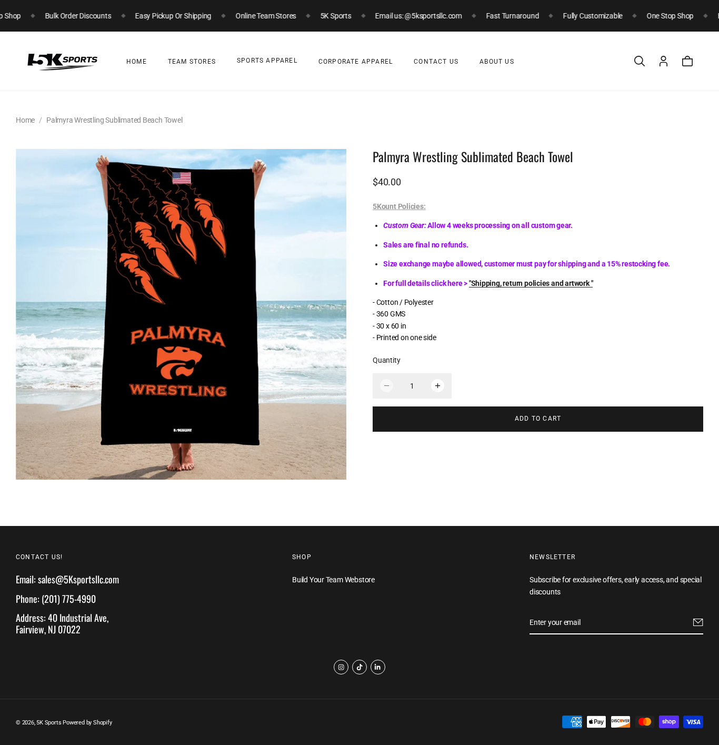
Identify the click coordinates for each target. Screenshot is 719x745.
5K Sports (48, 722)
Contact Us (436, 61)
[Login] (663, 61)
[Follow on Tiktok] (359, 667)
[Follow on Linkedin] (378, 667)
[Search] (639, 61)
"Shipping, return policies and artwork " (531, 283)
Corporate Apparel (355, 61)
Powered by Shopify (87, 722)
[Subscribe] (698, 623)
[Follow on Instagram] (341, 667)
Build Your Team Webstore (333, 580)
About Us (497, 61)
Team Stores (192, 61)
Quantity (386, 359)
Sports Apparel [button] (267, 60)
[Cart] (687, 61)
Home (136, 61)
